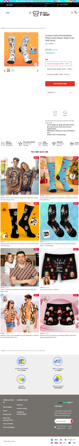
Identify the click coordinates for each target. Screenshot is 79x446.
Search (5, 411)
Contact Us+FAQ (22, 408)
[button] (9, 52)
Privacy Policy (7, 414)
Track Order (64, 5)
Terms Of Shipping (8, 427)
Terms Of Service (8, 424)
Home (3, 28)
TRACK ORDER (7, 407)
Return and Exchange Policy (8, 419)
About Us (19, 405)
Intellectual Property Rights (21, 413)
